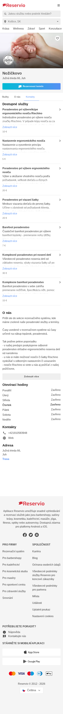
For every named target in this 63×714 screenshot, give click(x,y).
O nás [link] (17, 96)
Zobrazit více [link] (9, 127)
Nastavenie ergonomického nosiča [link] (23, 140)
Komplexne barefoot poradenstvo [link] (23, 282)
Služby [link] (5, 96)
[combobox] (32, 21)
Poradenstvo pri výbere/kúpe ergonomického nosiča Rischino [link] (22, 111)
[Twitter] (31, 535)
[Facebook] (25, 535)
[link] (4, 28)
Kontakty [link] (30, 96)
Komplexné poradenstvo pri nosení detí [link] (26, 254)
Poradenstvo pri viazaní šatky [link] (20, 199)
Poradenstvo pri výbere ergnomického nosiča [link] (26, 170)
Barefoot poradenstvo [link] (15, 227)
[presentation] (59, 5)
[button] (31, 86)
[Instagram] (37, 535)
